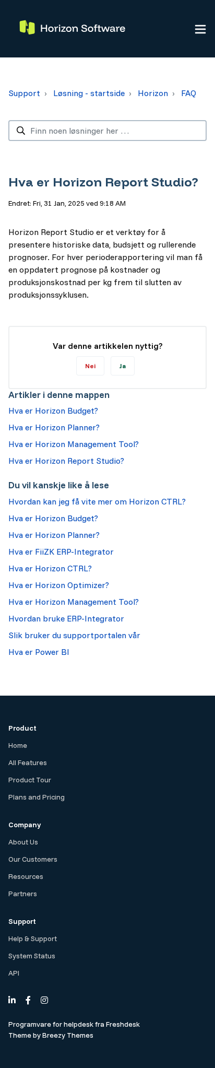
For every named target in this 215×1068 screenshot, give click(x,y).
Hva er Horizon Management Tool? (73, 444)
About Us (23, 842)
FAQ (188, 93)
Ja (123, 366)
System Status (31, 955)
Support (24, 93)
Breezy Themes (67, 1035)
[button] (200, 29)
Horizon (153, 93)
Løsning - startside (89, 93)
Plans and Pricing (36, 797)
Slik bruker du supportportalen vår (74, 635)
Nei (90, 366)
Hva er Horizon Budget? (53, 410)
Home (17, 745)
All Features (27, 762)
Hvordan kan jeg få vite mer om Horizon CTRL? (97, 501)
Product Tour (29, 779)
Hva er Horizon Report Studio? (66, 460)
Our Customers (32, 859)
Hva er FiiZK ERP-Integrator (61, 551)
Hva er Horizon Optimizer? (58, 585)
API (13, 973)
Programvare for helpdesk (51, 1024)
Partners (22, 893)
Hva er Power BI (38, 652)
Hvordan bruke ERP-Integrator (66, 618)
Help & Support (32, 938)
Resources (25, 876)
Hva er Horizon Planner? (54, 427)
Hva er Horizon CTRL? (50, 568)
